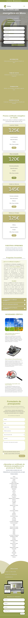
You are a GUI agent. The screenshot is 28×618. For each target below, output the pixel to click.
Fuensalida (14, 518)
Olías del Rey (14, 482)
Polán (14, 550)
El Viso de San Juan (14, 516)
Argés (14, 509)
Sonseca (14, 491)
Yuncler (14, 551)
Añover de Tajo (14, 484)
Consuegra (14, 520)
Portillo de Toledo (14, 555)
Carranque (14, 501)
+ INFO (14, 147)
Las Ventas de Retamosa (14, 535)
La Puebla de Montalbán (14, 521)
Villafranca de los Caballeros (14, 498)
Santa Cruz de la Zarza (14, 528)
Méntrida (14, 499)
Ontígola (14, 502)
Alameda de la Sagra (14, 543)
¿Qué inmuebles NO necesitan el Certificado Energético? (12, 334)
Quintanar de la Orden (14, 505)
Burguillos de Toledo (14, 536)
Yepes (14, 512)
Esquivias (14, 497)
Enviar (22, 455)
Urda (14, 554)
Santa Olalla (14, 548)
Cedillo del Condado (14, 540)
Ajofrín (14, 531)
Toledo (14, 476)
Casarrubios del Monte (14, 510)
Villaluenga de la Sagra (14, 547)
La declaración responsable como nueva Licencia (12, 384)
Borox (14, 532)
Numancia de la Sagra (14, 527)
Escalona (14, 539)
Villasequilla (14, 552)
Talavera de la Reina (14, 478)
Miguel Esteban (14, 486)
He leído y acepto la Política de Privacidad (12, 453)
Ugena (14, 524)
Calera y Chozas (14, 487)
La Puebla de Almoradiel (14, 483)
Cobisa (14, 529)
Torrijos (14, 479)
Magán (14, 533)
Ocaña (14, 506)
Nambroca (14, 514)
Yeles (14, 525)
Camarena (14, 544)
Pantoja (14, 546)
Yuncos (14, 493)
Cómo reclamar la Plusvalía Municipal (13, 359)
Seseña (14, 517)
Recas (14, 490)
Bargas (14, 480)
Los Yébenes (14, 495)
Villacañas (14, 494)
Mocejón (14, 513)
